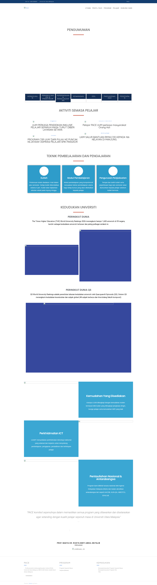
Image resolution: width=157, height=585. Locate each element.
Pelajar (116, 8)
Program (107, 8)
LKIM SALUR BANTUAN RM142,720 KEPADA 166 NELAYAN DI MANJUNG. (104, 138)
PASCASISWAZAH (109, 97)
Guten (30, 583)
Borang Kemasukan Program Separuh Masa (110, 568)
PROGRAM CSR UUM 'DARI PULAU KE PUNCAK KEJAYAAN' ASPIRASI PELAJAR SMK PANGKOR (53, 140)
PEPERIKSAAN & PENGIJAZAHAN (63, 97)
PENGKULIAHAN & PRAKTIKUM (48, 97)
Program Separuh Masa (66, 568)
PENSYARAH (124, 97)
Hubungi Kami (126, 8)
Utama (88, 8)
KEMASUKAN (33, 97)
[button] (26, 64)
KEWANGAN (78, 96)
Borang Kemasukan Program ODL (107, 570)
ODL (94, 96)
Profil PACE (97, 8)
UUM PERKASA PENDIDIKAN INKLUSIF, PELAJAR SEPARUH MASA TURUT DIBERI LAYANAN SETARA (53, 127)
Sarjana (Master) (64, 570)
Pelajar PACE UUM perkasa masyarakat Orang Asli (104, 126)
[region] (78, 65)
